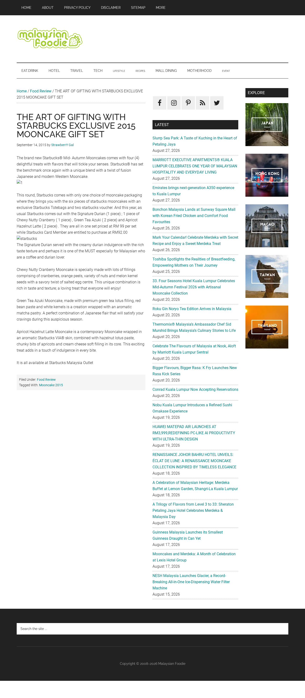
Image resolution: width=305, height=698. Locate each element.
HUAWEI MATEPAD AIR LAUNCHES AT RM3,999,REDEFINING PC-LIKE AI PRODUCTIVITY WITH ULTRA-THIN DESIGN (193, 432)
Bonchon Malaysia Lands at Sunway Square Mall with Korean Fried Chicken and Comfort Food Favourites (193, 215)
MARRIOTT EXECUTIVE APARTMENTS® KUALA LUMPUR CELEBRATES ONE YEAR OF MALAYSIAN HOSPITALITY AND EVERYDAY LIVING (194, 166)
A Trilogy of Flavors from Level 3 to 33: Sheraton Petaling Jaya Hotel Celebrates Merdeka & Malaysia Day (193, 510)
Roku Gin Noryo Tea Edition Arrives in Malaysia (191, 309)
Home (22, 91)
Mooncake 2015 (51, 385)
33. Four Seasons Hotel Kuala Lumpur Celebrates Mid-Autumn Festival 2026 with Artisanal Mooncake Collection (193, 287)
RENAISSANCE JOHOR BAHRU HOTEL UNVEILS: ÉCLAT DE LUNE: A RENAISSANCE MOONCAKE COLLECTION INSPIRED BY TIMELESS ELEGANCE (194, 460)
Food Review (40, 91)
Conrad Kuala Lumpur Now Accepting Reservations (195, 389)
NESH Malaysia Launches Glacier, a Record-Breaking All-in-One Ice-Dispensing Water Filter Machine (191, 581)
